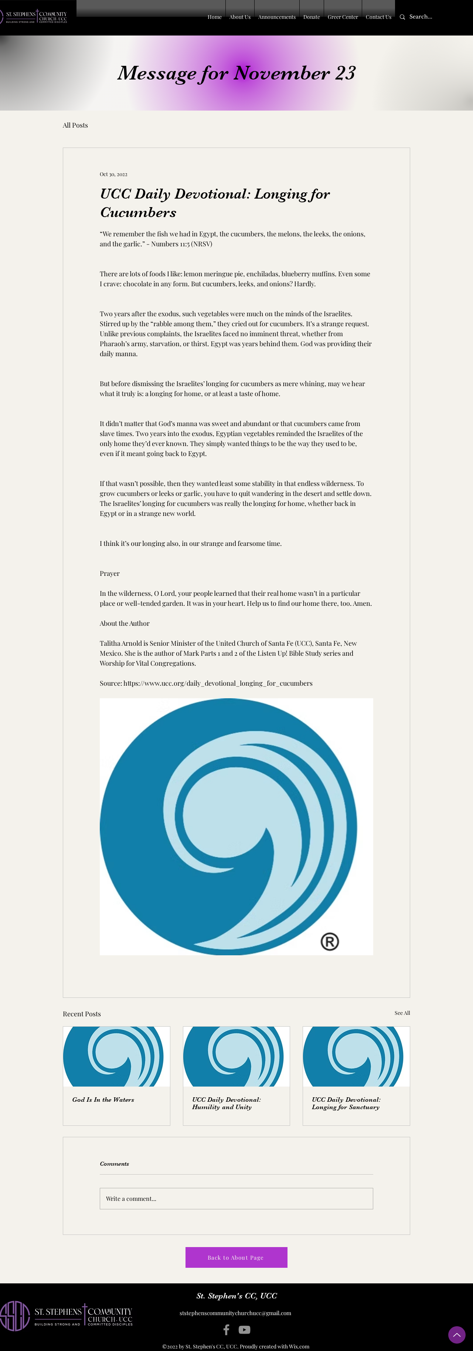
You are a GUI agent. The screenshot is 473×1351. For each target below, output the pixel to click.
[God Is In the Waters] (116, 1057)
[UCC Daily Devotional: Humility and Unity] (236, 1057)
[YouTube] (244, 1330)
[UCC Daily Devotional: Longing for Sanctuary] (356, 1057)
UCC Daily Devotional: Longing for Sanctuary (346, 1103)
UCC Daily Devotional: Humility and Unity (226, 1103)
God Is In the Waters (103, 1099)
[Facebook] (226, 1330)
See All (402, 1012)
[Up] (457, 1335)
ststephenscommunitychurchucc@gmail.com (235, 1313)
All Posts (75, 125)
